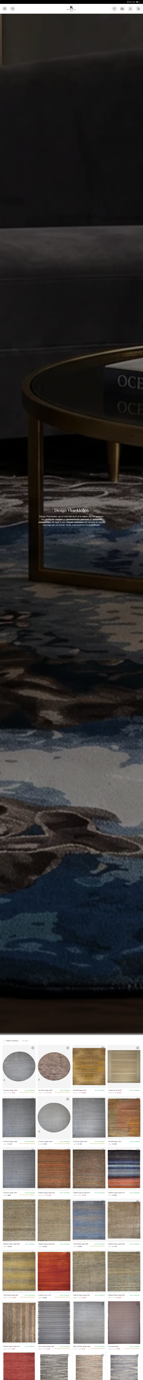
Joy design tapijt (113, 1346)
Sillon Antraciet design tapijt (81, 1346)
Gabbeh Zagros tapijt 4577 (116, 1193)
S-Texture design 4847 (10, 1193)
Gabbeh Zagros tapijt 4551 (46, 1244)
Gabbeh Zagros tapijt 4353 (81, 1295)
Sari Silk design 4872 (114, 1141)
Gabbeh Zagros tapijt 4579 (46, 1193)
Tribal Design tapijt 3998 (80, 1244)
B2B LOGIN (132, 2)
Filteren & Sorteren (12, 1040)
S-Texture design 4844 (10, 1090)
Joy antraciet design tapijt (46, 1346)
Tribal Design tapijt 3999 (10, 1295)
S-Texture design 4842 (45, 1141)
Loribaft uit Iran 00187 (115, 1090)
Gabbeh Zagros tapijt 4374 (11, 1346)
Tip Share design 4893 (45, 1090)
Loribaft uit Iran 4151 (44, 1295)
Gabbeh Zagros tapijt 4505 (116, 1244)
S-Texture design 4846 (10, 1141)
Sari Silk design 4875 (79, 1090)
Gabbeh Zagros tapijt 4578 (81, 1193)
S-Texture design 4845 (80, 1141)
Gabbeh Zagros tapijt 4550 (11, 1244)
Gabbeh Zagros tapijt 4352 (116, 1295)
